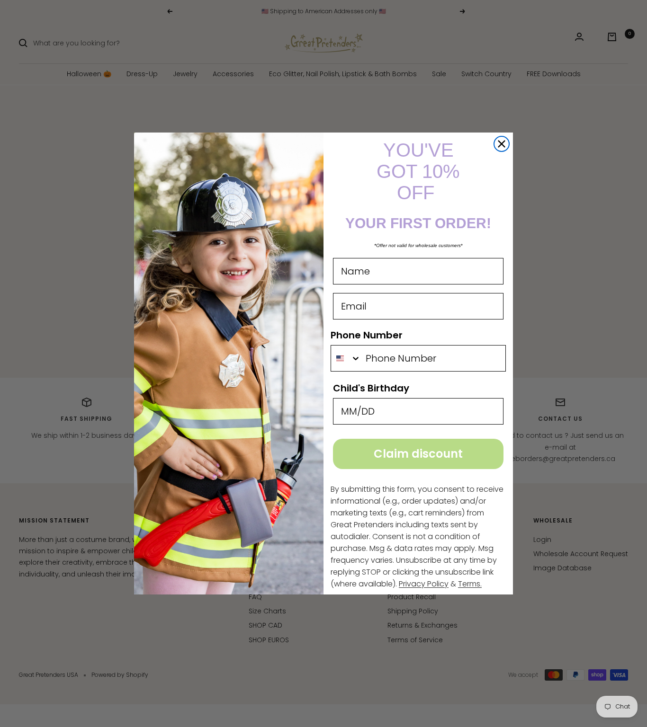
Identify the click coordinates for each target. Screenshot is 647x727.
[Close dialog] (501, 143)
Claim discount (418, 453)
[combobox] (346, 358)
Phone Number (367, 335)
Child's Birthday (371, 388)
